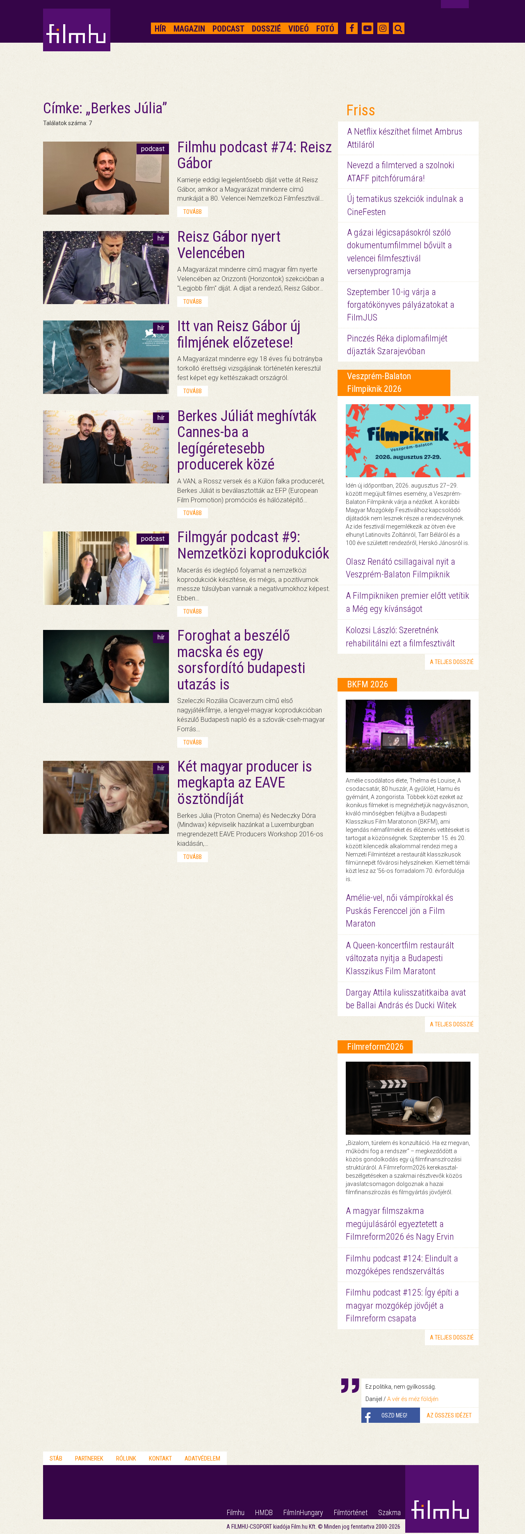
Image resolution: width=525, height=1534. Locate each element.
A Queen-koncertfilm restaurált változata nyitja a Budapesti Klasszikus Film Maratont (400, 958)
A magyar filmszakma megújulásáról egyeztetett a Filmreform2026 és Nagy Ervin (400, 1224)
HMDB (264, 1512)
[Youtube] (367, 28)
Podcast (228, 29)
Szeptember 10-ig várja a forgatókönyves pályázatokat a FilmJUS (400, 305)
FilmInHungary (303, 1512)
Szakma (389, 1512)
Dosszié (266, 29)
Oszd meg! (394, 1415)
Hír (160, 29)
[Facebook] (351, 28)
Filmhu (235, 1512)
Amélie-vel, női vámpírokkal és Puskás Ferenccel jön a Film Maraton (399, 911)
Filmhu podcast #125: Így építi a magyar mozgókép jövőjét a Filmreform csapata (402, 1305)
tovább (192, 211)
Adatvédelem (202, 1458)
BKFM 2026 (367, 684)
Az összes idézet (449, 1415)
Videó (298, 29)
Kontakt (160, 1458)
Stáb (56, 1458)
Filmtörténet (351, 1512)
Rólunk (126, 1458)
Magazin (189, 29)
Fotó (325, 29)
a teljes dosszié (452, 662)
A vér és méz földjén (412, 1399)
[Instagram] (382, 28)
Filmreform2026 (375, 1047)
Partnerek (89, 1458)
